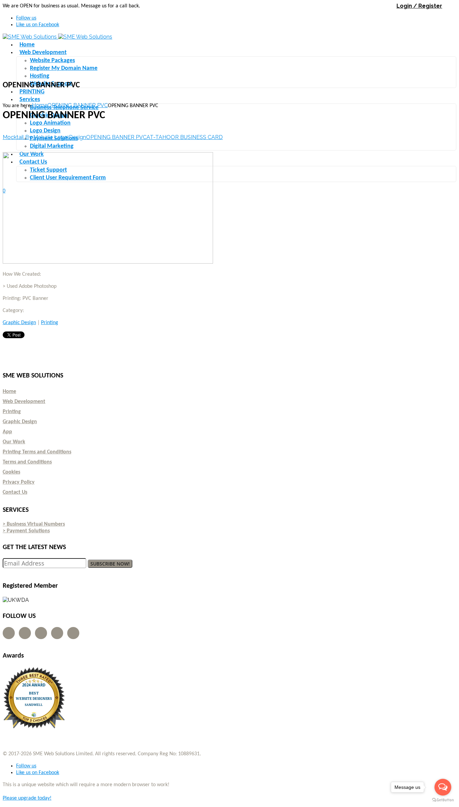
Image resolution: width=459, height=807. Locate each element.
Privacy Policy (19, 482)
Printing (49, 322)
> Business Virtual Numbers (34, 524)
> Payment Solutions (26, 531)
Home (39, 105)
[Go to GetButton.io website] (443, 800)
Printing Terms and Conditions (37, 452)
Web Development (24, 401)
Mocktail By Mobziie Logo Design (44, 137)
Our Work (14, 442)
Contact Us (15, 492)
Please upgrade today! (27, 798)
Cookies (11, 472)
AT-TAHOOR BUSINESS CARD (185, 137)
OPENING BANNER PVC (77, 105)
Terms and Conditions (27, 462)
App (7, 432)
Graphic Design (19, 322)
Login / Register (419, 6)
